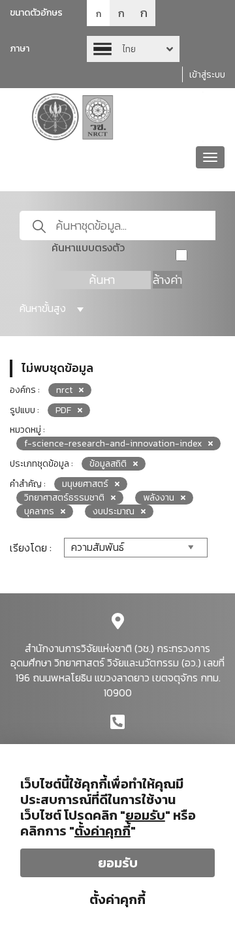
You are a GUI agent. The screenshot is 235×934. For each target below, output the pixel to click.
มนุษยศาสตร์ (85, 484)
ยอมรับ (118, 863)
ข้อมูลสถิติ (108, 464)
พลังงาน (158, 498)
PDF (63, 410)
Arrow (133, 49)
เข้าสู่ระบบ (207, 75)
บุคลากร (39, 511)
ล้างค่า (167, 279)
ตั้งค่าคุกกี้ (117, 899)
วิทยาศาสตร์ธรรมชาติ (64, 498)
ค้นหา (102, 279)
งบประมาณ (113, 511)
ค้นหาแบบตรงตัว (88, 247)
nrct (64, 390)
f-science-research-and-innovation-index (113, 443)
